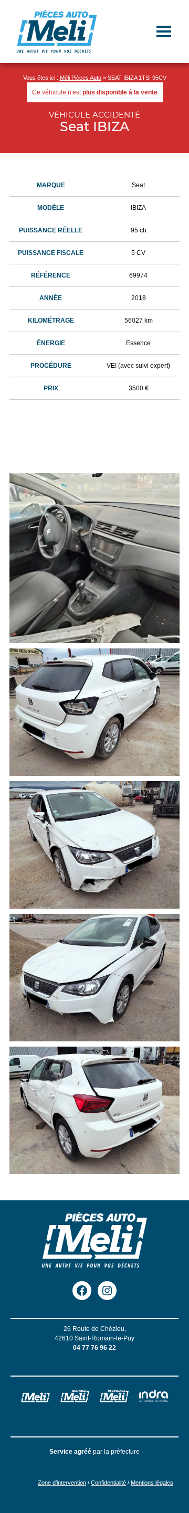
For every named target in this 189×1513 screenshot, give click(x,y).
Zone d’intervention (62, 1482)
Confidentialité (108, 1482)
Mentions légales (152, 1482)
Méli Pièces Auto (80, 77)
